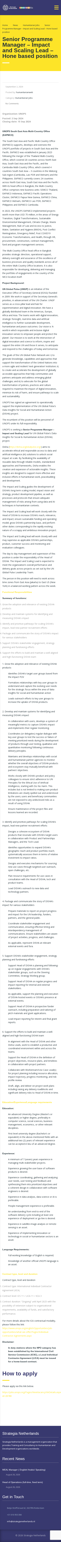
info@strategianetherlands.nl (21, 1521)
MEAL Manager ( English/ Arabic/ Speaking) (24, 1469)
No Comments (12, 103)
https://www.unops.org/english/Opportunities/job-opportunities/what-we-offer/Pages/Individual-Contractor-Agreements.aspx (27, 1332)
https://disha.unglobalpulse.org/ (25, 446)
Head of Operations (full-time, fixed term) (22, 1482)
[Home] (18, 7)
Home (5, 25)
